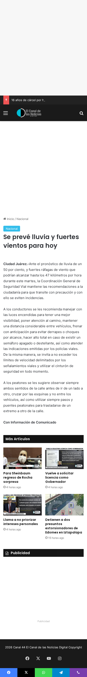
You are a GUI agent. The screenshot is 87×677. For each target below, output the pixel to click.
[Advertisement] (43, 47)
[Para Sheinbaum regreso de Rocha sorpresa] (22, 458)
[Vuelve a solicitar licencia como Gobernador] (64, 458)
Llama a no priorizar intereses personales (20, 521)
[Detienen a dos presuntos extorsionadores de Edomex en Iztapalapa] (64, 504)
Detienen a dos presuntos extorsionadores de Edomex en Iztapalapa (63, 526)
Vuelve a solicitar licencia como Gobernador (59, 477)
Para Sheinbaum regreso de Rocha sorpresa (17, 477)
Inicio (10, 219)
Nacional (22, 219)
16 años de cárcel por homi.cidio (33, 100)
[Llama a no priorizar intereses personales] (22, 504)
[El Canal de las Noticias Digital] (29, 113)
